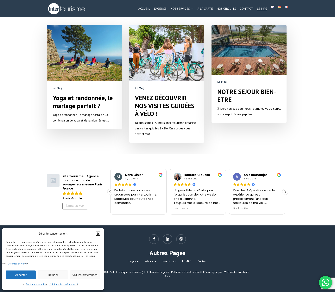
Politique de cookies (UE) (132, 272)
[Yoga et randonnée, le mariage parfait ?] (84, 77)
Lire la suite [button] (181, 208)
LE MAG (186, 261)
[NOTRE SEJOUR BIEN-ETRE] (249, 74)
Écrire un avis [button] (75, 206)
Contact (202, 261)
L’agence (134, 261)
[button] (98, 234)
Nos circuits (169, 261)
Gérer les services (17, 263)
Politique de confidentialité (63, 284)
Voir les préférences (85, 274)
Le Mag (57, 88)
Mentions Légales (159, 272)
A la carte (150, 261)
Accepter (21, 274)
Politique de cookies (36, 284)
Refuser (53, 274)
